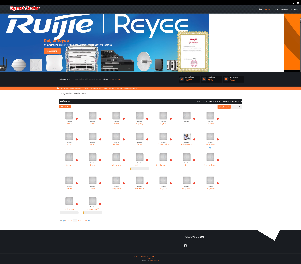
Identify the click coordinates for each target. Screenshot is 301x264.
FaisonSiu (210, 144)
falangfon (116, 165)
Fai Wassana (186, 144)
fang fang (116, 188)
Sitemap (163, 257)
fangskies (210, 188)
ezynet (163, 124)
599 (86, 220)
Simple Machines (153, 257)
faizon (69, 165)
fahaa (139, 144)
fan (186, 165)
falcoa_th (139, 165)
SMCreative (154, 261)
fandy (69, 188)
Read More (69, 42)
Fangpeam (187, 188)
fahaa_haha (163, 144)
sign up (117, 79)
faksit (92, 165)
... (67, 220)
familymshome (163, 165)
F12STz (186, 124)
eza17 (69, 124)
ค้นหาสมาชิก (237, 107)
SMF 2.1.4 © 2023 (140, 257)
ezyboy (139, 124)
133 (79, 220)
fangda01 (163, 188)
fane (93, 188)
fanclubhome (210, 165)
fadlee (116, 144)
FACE (69, 144)
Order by (64, 106)
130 (69, 220)
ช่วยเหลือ (150, 259)
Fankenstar (69, 209)
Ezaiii (92, 124)
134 (81, 220)
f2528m (210, 124)
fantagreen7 (93, 209)
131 (72, 220)
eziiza (116, 124)
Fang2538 (140, 188)
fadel (92, 144)
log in (111, 79)
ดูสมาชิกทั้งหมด (224, 107)
